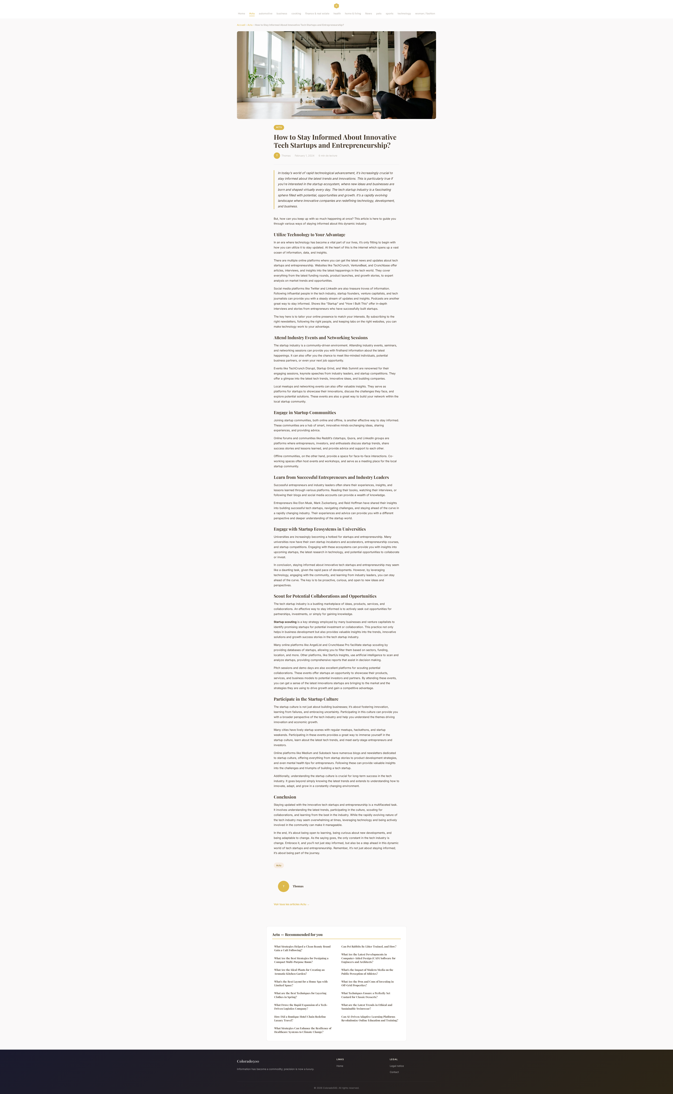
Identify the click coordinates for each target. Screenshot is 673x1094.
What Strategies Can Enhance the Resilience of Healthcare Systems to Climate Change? (302, 1030)
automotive (265, 13)
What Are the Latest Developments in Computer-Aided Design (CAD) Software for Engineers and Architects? (368, 958)
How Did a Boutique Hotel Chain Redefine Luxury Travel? (300, 1018)
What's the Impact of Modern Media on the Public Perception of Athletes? (367, 971)
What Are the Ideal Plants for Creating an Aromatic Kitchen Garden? (299, 971)
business (282, 13)
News (368, 13)
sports (389, 13)
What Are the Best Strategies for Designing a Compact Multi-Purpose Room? (301, 960)
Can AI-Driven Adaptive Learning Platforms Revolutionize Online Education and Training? (369, 1018)
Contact (394, 1071)
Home (241, 13)
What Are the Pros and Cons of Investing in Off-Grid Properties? (367, 983)
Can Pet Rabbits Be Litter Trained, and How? (368, 946)
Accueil (241, 25)
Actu (252, 13)
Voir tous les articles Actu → (292, 904)
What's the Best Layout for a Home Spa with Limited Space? (301, 983)
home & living (353, 13)
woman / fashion (425, 13)
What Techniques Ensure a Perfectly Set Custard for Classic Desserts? (365, 995)
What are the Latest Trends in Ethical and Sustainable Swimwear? (366, 1006)
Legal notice (397, 1065)
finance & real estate (317, 13)
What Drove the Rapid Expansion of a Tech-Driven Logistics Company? (301, 1006)
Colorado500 (248, 1061)
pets (379, 13)
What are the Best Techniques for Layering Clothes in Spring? (300, 995)
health (337, 13)
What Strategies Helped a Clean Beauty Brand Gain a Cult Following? (302, 948)
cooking (296, 13)
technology (404, 13)
